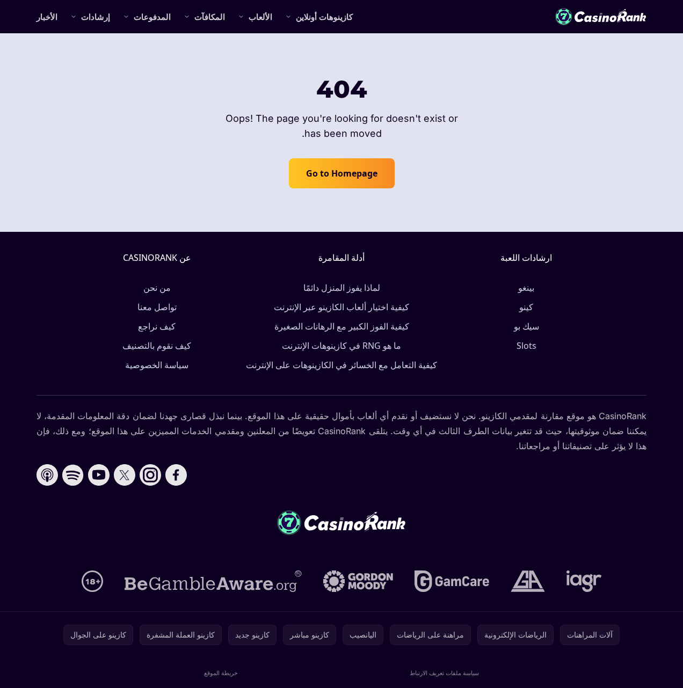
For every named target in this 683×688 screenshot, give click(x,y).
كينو (526, 307)
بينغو (526, 288)
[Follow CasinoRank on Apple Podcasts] (47, 475)
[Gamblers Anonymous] (528, 581)
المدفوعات (152, 16)
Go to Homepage (341, 173)
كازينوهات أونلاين (324, 16)
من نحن (157, 288)
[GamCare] (452, 581)
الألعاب (260, 16)
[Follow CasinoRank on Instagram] (150, 475)
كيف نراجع (157, 326)
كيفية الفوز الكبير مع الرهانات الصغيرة (341, 326)
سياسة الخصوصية (156, 365)
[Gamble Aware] (213, 581)
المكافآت (209, 16)
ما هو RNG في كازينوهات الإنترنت (341, 346)
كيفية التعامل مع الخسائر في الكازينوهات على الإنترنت (341, 365)
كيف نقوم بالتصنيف (156, 346)
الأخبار (47, 16)
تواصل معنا (157, 307)
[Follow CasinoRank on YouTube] (99, 475)
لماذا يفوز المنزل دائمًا (341, 288)
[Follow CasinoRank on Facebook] (176, 475)
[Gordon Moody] (358, 581)
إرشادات (95, 16)
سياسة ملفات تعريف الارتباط (444, 673)
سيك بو (526, 326)
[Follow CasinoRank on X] (124, 475)
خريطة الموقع (221, 673)
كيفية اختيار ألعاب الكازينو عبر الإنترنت (341, 307)
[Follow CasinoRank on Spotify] (73, 475)
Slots (526, 346)
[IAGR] (584, 581)
